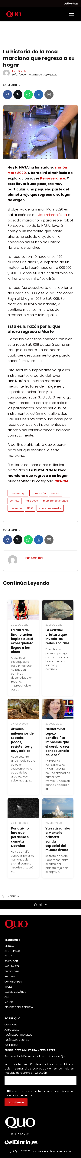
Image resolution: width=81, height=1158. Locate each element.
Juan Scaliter (20, 71)
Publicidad (11, 1045)
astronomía (38, 493)
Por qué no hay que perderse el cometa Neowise (20, 837)
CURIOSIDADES (13, 981)
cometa (14, 500)
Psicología (11, 961)
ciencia (55, 493)
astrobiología (18, 493)
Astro (8, 997)
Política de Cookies (17, 1040)
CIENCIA (9, 946)
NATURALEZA (12, 966)
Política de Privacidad (19, 1035)
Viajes (8, 987)
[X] (17, 94)
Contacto (11, 1024)
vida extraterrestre (50, 508)
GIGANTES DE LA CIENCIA (19, 1007)
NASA (30, 508)
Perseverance (52, 178)
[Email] (48, 94)
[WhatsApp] (28, 94)
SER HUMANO (12, 951)
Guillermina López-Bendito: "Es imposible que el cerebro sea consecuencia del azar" (57, 742)
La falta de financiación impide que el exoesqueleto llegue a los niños (22, 641)
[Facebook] (7, 94)
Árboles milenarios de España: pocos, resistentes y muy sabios (22, 740)
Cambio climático (15, 992)
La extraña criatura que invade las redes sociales (57, 636)
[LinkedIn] (38, 94)
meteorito (16, 508)
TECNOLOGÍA (12, 971)
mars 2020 (31, 500)
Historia (10, 976)
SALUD (8, 956)
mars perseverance (55, 500)
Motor (9, 1002)
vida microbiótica (52, 214)
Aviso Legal (12, 1029)
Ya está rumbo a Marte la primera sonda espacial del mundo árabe (57, 839)
